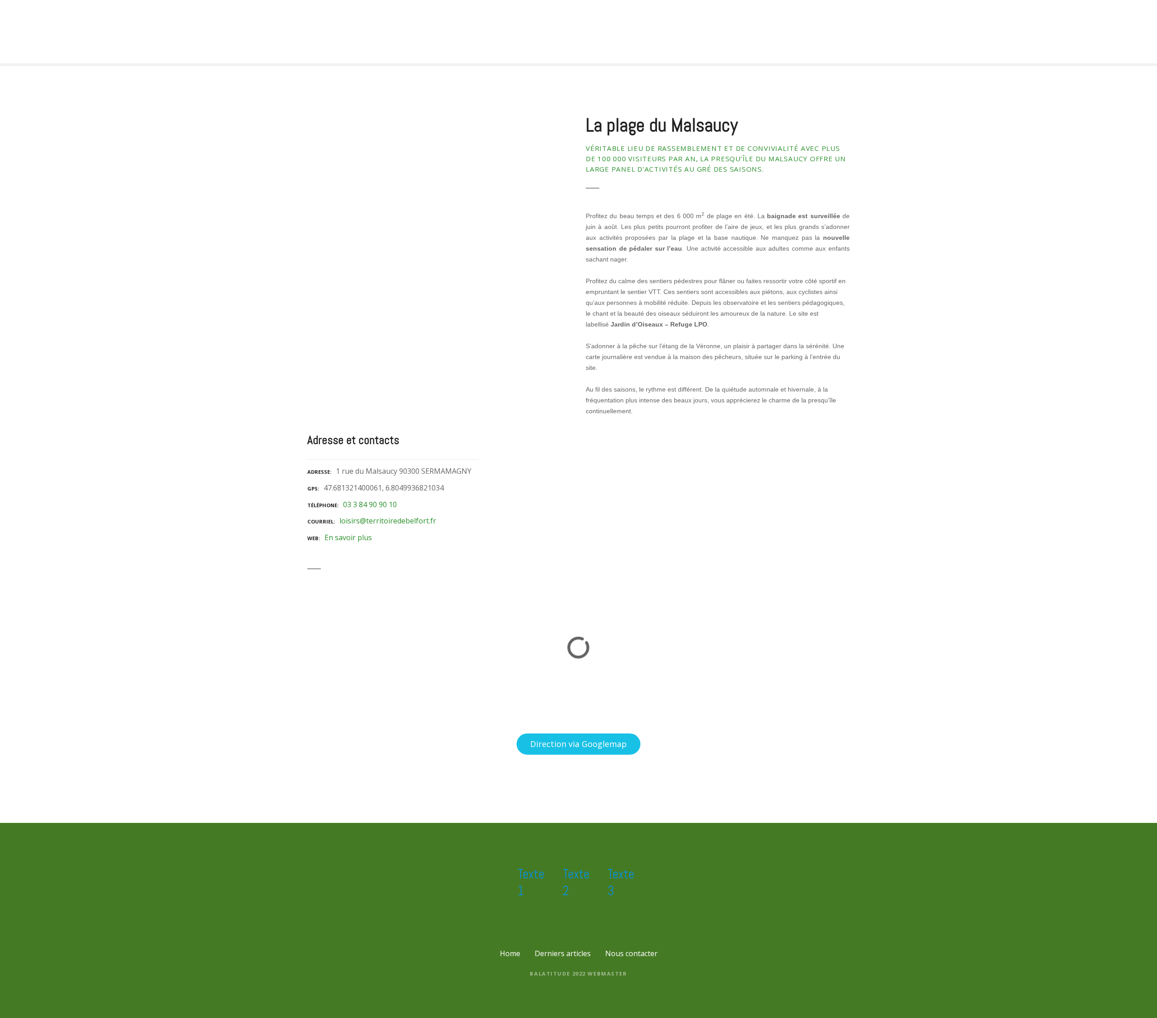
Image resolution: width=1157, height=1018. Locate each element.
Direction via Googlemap (578, 743)
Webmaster (607, 973)
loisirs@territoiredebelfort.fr (387, 521)
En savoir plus (348, 537)
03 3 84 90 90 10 (370, 504)
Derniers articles (563, 953)
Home (510, 953)
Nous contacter (631, 953)
